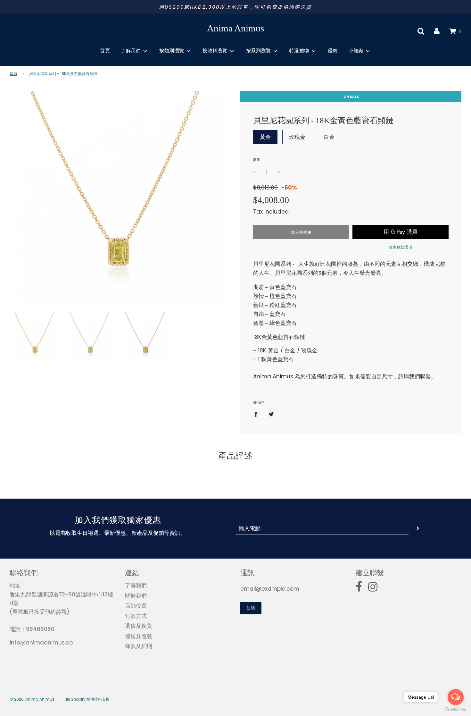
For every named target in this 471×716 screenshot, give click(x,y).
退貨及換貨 (138, 626)
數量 (256, 159)
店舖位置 (136, 606)
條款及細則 (138, 646)
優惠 (333, 50)
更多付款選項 (400, 247)
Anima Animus (235, 28)
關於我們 (136, 596)
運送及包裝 (138, 636)
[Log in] (437, 31)
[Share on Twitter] (271, 414)
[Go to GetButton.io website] (455, 709)
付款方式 (136, 616)
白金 (329, 137)
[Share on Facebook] (258, 414)
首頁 (105, 50)
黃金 (265, 137)
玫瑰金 (297, 137)
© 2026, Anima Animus (32, 699)
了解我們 (136, 585)
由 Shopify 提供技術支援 (88, 699)
